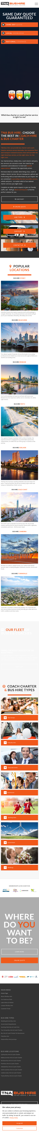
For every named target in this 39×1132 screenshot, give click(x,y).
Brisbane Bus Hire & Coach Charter (11, 1060)
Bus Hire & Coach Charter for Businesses (12, 1033)
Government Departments (8, 1024)
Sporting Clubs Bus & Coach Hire (10, 1027)
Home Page (4, 993)
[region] (19, 1118)
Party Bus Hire (12, 742)
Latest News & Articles (7, 1002)
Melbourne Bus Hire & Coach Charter (11, 1057)
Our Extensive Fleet (6, 999)
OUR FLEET (20, 199)
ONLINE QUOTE (20, 207)
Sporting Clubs (12, 817)
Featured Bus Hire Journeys (9, 1039)
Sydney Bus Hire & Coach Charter (10, 1054)
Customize (19, 1128)
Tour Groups (11, 717)
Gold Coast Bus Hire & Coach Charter (11, 1070)
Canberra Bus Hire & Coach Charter (11, 1073)
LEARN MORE (19, 952)
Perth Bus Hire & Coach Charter (10, 1063)
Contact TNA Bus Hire (7, 1005)
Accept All (20, 1123)
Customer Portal (5, 1008)
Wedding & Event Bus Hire (8, 1021)
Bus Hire (19, 278)
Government (11, 842)
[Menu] (35, 4)
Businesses (11, 792)
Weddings (10, 867)
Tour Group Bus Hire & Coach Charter (11, 1030)
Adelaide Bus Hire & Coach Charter (11, 1067)
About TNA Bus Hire (6, 996)
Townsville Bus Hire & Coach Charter (11, 1076)
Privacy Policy (14, 1117)
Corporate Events (13, 767)
